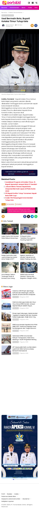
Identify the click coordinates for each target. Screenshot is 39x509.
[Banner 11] (25, 460)
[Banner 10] (24, 460)
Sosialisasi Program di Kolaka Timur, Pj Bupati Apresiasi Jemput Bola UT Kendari (21, 183)
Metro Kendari (6, 232)
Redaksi (9, 475)
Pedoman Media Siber (9, 478)
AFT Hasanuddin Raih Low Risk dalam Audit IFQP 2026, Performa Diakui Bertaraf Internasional (24, 349)
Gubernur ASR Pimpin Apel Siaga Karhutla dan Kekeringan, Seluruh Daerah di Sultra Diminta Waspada (23, 292)
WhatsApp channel (22, 174)
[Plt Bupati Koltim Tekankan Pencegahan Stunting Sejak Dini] (28, 229)
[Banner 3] (14, 460)
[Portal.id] (12, 3)
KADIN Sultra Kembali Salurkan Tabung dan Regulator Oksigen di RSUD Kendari (28, 276)
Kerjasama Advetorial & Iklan (11, 480)
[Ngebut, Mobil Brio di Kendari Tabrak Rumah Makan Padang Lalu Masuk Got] (28, 248)
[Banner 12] (26, 460)
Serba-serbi (25, 271)
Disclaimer (26, 480)
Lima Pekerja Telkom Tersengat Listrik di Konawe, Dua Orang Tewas (8, 276)
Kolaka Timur (25, 232)
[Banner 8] (21, 460)
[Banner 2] (13, 460)
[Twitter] (28, 216)
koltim (19, 204)
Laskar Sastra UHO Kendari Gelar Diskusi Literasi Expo (10, 237)
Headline (11, 204)
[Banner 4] (16, 460)
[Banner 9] (22, 460)
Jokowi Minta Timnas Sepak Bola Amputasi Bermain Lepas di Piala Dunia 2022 (20, 189)
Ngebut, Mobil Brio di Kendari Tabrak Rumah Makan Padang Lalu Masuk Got (28, 257)
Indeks (16, 475)
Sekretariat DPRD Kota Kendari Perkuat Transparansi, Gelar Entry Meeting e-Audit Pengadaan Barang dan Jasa (24, 338)
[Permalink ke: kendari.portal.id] (4, 25)
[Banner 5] (17, 460)
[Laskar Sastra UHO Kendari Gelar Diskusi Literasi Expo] (10, 229)
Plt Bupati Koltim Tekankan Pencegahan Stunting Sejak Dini (27, 238)
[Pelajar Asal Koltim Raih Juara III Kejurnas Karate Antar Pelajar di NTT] (10, 248)
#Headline (5, 271)
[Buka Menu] (33, 3)
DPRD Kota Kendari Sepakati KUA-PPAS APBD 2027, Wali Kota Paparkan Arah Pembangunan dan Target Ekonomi (24, 326)
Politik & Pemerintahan (7, 15)
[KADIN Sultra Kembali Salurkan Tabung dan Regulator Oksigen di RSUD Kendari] (28, 267)
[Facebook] (24, 216)
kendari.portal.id (10, 25)
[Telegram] (32, 216)
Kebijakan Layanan (8, 482)
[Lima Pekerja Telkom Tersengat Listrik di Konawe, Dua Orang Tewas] (10, 267)
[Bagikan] (35, 25)
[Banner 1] (12, 460)
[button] (29, 3)
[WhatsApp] (35, 216)
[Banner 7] (20, 460)
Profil (3, 475)
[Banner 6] (18, 460)
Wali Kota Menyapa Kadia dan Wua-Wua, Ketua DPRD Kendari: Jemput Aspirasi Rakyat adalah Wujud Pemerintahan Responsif (24, 305)
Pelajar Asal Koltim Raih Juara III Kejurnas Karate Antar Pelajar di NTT (9, 257)
